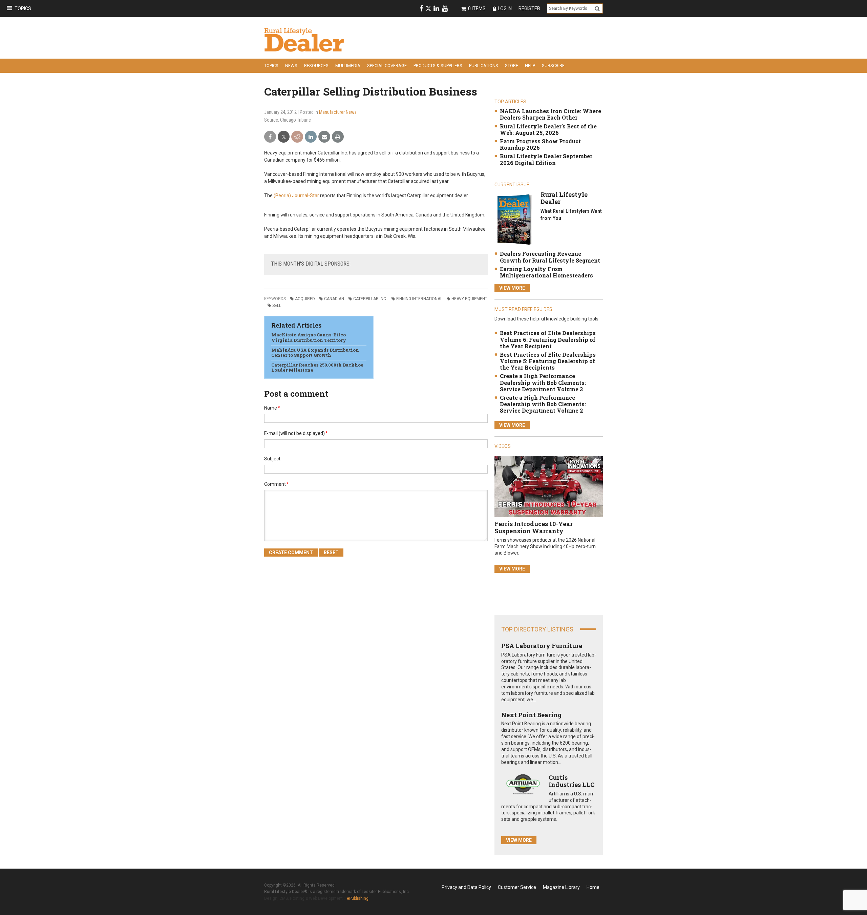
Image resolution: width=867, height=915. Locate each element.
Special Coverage (387, 65)
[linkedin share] (311, 137)
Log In (505, 8)
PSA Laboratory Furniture (541, 646)
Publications (483, 65)
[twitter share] (284, 137)
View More (512, 288)
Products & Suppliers (438, 65)
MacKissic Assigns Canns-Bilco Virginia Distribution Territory (308, 337)
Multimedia (347, 65)
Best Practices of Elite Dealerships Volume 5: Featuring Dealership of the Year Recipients (548, 361)
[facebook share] (270, 137)
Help (530, 65)
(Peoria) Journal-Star (296, 195)
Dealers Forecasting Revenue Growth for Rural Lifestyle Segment (550, 257)
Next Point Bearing (531, 715)
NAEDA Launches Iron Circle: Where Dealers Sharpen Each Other (550, 114)
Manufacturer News (338, 112)
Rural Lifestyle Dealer (564, 198)
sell (276, 305)
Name (272, 408)
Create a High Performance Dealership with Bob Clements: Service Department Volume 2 (543, 404)
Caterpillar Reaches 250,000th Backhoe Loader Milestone (317, 367)
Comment (276, 484)
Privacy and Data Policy (466, 887)
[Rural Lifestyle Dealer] (514, 219)
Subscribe (553, 65)
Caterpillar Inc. (370, 298)
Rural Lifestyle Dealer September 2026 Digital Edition (546, 159)
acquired (305, 298)
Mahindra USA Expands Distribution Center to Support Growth (315, 352)
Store (511, 65)
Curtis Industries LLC (571, 781)
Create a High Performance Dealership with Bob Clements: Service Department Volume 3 (543, 382)
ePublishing (357, 898)
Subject (272, 458)
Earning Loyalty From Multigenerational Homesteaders (546, 272)
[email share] (324, 137)
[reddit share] (297, 137)
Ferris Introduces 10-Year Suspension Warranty (533, 527)
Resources (316, 65)
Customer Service (517, 887)
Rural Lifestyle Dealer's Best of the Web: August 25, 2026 (548, 129)
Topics (23, 8)
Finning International (419, 298)
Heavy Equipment (469, 298)
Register (529, 8)
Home (593, 887)
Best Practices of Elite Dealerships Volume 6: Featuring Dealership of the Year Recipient (548, 339)
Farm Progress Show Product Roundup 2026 (540, 144)
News (291, 65)
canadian (334, 298)
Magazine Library (561, 887)
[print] (338, 137)
